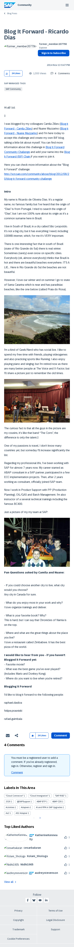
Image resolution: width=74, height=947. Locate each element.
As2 (7, 813)
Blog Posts (12, 13)
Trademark (18, 929)
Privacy (18, 910)
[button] (7, 73)
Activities (10, 807)
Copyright (18, 920)
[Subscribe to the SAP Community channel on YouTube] (40, 900)
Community (24, 5)
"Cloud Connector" (14, 796)
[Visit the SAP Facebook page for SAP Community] (27, 900)
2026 (8, 801)
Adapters (25, 807)
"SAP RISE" (60, 796)
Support (55, 929)
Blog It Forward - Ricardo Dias (36, 35)
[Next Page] (39, 818)
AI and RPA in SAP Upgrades (49, 807)
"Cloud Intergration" (39, 796)
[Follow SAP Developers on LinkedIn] (46, 900)
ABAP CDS (57, 801)
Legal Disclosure (55, 920)
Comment (17, 772)
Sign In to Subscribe (53, 53)
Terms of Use (55, 910)
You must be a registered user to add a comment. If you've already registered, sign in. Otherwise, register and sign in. (34, 761)
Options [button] (39, 59)
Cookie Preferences (18, 938)
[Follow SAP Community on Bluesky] (34, 900)
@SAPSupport (23, 801)
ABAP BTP (41, 801)
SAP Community (13, 89)
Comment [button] (60, 735)
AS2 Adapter (21, 813)
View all (8, 881)
